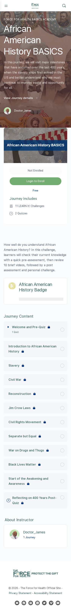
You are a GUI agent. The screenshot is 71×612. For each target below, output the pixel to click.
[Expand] (8, 327)
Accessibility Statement (48, 593)
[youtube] (58, 603)
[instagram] (30, 603)
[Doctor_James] (15, 534)
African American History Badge (35, 287)
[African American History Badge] (12, 285)
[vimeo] (51, 603)
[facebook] (24, 603)
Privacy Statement (20, 593)
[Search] (64, 5)
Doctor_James (34, 532)
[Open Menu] (6, 5)
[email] (17, 603)
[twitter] (44, 603)
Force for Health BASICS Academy (30, 19)
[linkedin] (37, 603)
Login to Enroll (35, 181)
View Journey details (19, 98)
